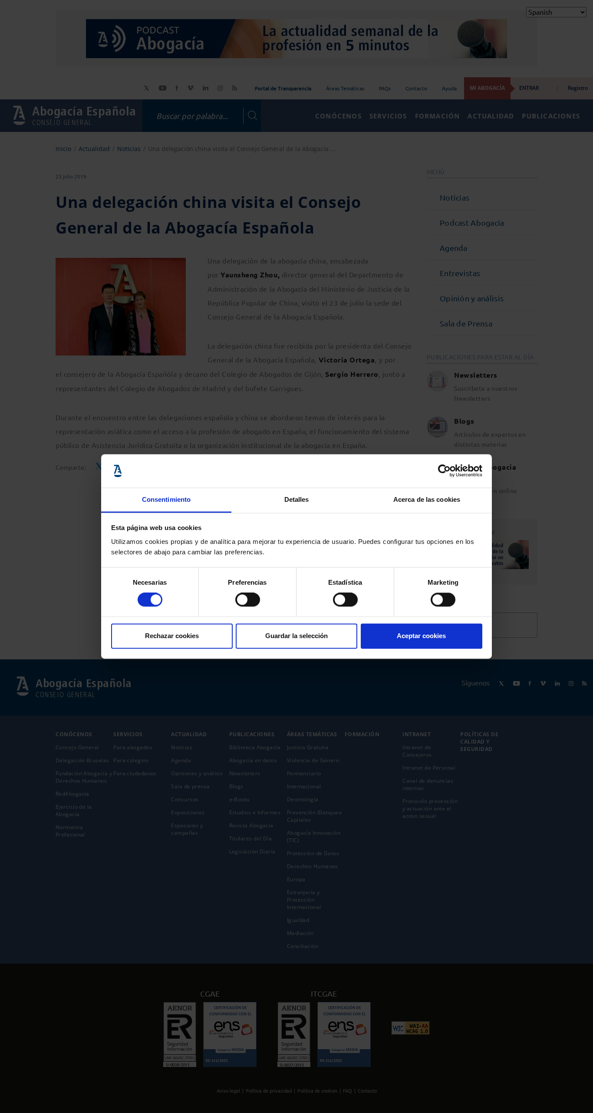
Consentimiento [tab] (166, 499)
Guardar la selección (296, 635)
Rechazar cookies (172, 635)
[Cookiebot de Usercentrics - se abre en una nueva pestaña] (444, 470)
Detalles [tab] (296, 499)
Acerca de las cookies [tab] (426, 499)
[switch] (247, 600)
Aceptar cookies (421, 635)
